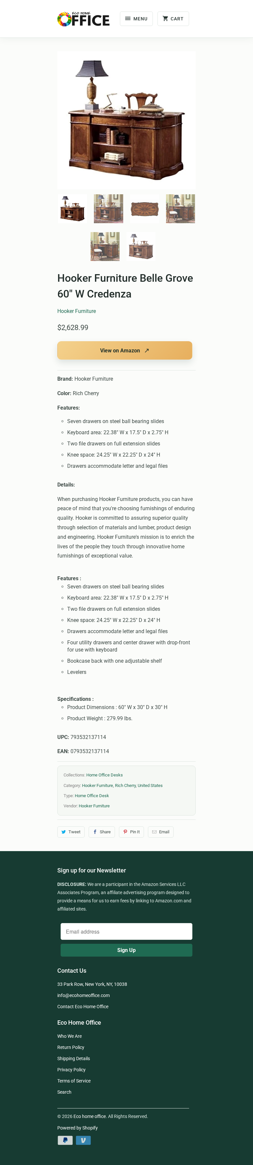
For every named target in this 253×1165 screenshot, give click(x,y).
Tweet (74, 831)
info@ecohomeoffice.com (83, 995)
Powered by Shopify (77, 1127)
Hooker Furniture (76, 311)
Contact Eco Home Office (82, 1006)
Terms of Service (74, 1080)
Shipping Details (73, 1058)
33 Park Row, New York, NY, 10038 (92, 984)
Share (105, 831)
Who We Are (69, 1036)
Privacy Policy (71, 1069)
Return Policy (70, 1047)
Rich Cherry (125, 785)
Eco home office (89, 1116)
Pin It (135, 831)
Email (164, 831)
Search (64, 1092)
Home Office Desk (92, 795)
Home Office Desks (104, 775)
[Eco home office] (83, 21)
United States (150, 785)
